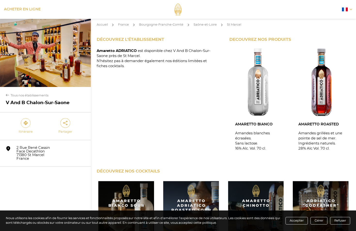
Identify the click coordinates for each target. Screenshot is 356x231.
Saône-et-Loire (205, 24)
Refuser (340, 220)
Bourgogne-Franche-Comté (161, 24)
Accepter (297, 220)
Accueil (102, 24)
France (123, 24)
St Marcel (234, 24)
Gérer (319, 220)
